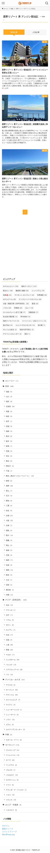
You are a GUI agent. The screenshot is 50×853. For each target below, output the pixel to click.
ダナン (10, 625)
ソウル (10, 620)
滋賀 (9, 391)
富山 (9, 490)
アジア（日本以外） (16, 599)
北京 (9, 605)
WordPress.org (8, 834)
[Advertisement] (25, 248)
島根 (9, 550)
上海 (9, 644)
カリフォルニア (13, 699)
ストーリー (11, 381)
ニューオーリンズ (14, 709)
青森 (9, 411)
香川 (9, 535)
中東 (8, 734)
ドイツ (10, 785)
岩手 (9, 421)
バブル (7, 308)
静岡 (9, 481)
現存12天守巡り (27, 329)
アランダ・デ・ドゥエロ (16, 790)
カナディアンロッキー (15, 729)
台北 (9, 635)
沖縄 (9, 594)
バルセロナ (12, 775)
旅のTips (8, 325)
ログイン (5, 825)
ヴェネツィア (12, 750)
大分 (9, 580)
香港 (9, 649)
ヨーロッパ (12, 744)
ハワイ (10, 719)
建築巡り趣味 (22, 290)
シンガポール (12, 659)
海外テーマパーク (11, 321)
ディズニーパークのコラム (30, 299)
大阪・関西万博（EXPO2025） (16, 303)
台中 (9, 615)
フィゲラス (11, 765)
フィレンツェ (12, 755)
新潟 (9, 436)
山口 (9, 396)
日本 (9, 386)
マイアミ (10, 704)
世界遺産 (42, 295)
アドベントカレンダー (12, 334)
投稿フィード (7, 828)
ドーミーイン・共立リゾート (34, 321)
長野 (9, 485)
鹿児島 (10, 590)
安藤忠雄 (33, 312)
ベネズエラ (11, 810)
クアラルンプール (14, 669)
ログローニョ (12, 780)
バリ (9, 674)
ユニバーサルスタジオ (25, 325)
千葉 (9, 471)
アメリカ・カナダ (15, 679)
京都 (9, 515)
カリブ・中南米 (13, 804)
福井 (9, 401)
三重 (9, 505)
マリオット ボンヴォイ (24, 295)
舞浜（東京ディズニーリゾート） (20, 476)
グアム (10, 724)
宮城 (9, 426)
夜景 (35, 303)
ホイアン (10, 630)
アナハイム (12, 694)
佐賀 (9, 565)
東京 (9, 461)
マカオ (10, 654)
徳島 (9, 530)
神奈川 (10, 466)
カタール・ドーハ (14, 740)
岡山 (9, 545)
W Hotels (25, 316)
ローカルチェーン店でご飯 (14, 312)
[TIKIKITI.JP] (25, 3)
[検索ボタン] (47, 3)
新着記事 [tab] (14, 32)
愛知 (9, 500)
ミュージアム (38, 290)
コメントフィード (9, 831)
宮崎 (9, 585)
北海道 (10, 406)
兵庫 (9, 525)
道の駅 (41, 325)
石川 (9, 495)
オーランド (12, 690)
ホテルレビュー (10, 286)
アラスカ (10, 685)
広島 (9, 555)
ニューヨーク (12, 714)
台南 (9, 640)
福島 (9, 431)
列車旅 (18, 308)
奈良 (9, 510)
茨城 (9, 451)
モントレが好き (10, 329)
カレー (29, 308)
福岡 (9, 560)
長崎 (9, 570)
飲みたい (8, 290)
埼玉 (9, 456)
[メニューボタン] (3, 3)
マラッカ (10, 610)
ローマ (10, 760)
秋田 (9, 416)
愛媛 (9, 540)
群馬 (9, 446)
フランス (11, 799)
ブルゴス (10, 770)
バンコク (11, 664)
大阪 (9, 520)
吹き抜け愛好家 (10, 316)
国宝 (27, 334)
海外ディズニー (29, 286)
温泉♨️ (7, 295)
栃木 (9, 441)
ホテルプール (9, 299)
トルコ (10, 794)
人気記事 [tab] (36, 32)
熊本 (9, 575)
